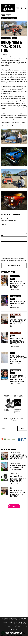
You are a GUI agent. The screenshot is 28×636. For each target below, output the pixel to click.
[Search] (22, 8)
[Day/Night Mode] (17, 8)
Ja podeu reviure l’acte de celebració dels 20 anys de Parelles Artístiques (18, 457)
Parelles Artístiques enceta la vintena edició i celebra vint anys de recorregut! (18, 284)
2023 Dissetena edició (16, 370)
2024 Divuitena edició (16, 314)
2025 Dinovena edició (15, 296)
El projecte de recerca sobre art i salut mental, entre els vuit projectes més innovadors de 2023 (18, 378)
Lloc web (3, 250)
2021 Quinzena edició (6, 38)
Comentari (4, 224)
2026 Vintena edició (15, 276)
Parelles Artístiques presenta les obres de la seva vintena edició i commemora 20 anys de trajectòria (18, 480)
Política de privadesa (14, 627)
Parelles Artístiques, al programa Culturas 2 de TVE (18, 303)
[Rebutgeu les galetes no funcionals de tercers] (26, 626)
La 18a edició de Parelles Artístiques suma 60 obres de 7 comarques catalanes (18, 341)
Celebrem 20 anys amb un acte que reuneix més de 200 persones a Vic (18, 467)
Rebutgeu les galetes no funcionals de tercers (14, 633)
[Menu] (25, 8)
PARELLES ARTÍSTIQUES (8, 7)
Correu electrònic (5, 243)
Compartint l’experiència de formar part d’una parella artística (18, 322)
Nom (2, 235)
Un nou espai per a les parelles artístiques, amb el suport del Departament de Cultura (18, 358)
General (14, 38)
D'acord (14, 629)
